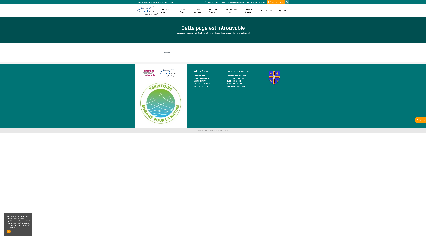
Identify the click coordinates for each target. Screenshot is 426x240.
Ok (9, 231)
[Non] (29, 224)
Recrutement (266, 11)
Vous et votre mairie (166, 10)
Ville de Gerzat (147, 10)
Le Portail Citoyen (213, 10)
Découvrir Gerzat (249, 10)
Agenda (282, 11)
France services (197, 10)
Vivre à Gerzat (182, 10)
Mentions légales (222, 130)
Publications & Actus (232, 10)
